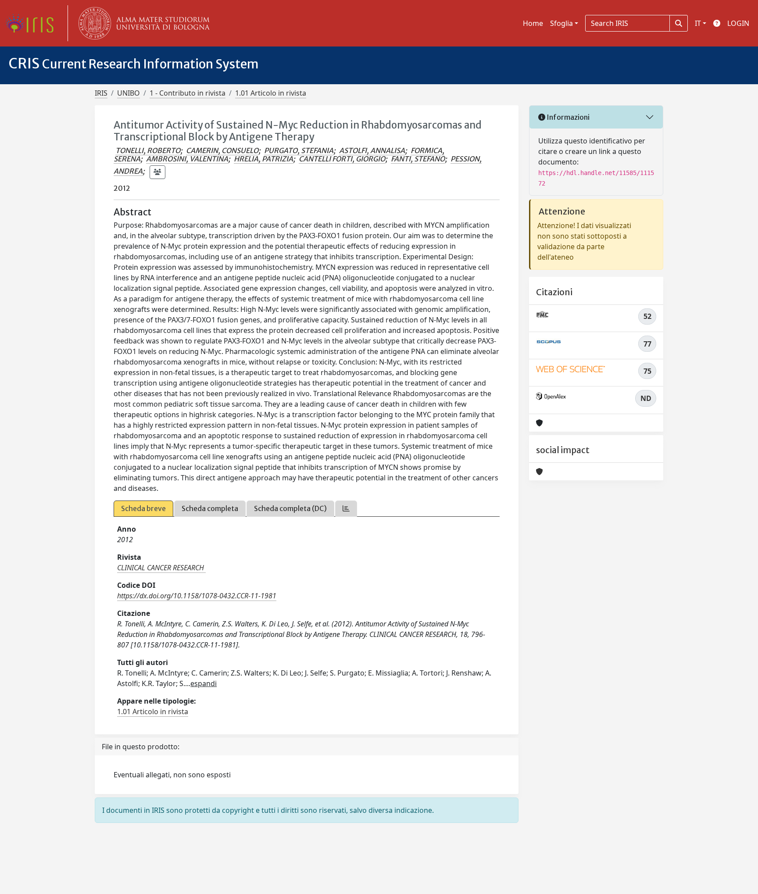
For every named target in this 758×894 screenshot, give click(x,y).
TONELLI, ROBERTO (147, 150)
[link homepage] (33, 23)
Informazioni (567, 117)
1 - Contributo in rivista (187, 93)
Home (533, 23)
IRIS (101, 93)
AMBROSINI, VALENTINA (187, 158)
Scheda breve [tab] (143, 508)
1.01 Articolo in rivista (270, 93)
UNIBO (128, 93)
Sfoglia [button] (561, 23)
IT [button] (698, 23)
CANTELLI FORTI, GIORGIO (342, 158)
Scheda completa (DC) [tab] (290, 508)
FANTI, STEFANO (418, 158)
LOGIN (738, 23)
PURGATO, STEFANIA (298, 150)
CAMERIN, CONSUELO (222, 150)
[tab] (346, 509)
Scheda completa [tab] (210, 508)
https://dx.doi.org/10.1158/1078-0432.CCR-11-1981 (196, 596)
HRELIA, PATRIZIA (263, 158)
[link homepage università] (142, 23)
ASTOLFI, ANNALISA (372, 150)
